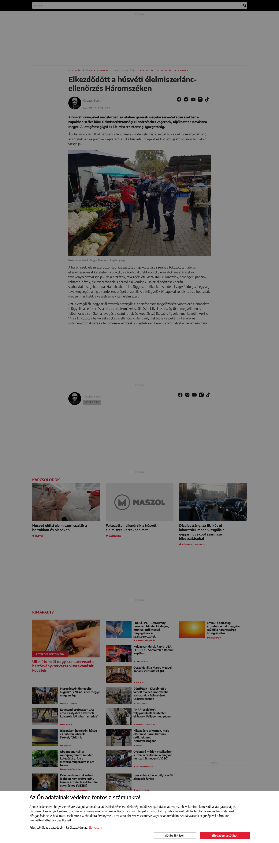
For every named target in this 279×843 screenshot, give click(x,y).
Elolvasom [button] (95, 827)
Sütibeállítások (174, 835)
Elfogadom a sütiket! (224, 835)
